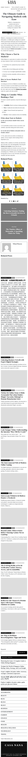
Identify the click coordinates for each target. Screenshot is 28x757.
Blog (14, 32)
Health (3, 724)
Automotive (5, 692)
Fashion (4, 715)
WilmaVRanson (16, 33)
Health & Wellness (8, 728)
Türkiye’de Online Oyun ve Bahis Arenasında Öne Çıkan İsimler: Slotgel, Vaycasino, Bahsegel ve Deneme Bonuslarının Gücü (13, 396)
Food (3, 721)
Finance (4, 718)
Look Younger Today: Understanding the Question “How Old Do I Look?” (14, 431)
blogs (3, 702)
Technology (6, 731)
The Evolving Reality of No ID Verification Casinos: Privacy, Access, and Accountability (11, 568)
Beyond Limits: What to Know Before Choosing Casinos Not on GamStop (12, 533)
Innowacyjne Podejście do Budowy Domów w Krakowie (13, 497)
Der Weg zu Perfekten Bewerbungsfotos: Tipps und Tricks (13, 636)
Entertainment (7, 711)
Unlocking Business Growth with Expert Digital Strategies (12, 361)
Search (3, 649)
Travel (3, 734)
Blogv (3, 705)
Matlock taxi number (21, 89)
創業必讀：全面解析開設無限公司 (13, 280)
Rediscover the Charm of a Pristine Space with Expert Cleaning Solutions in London (13, 603)
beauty (3, 695)
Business (4, 708)
